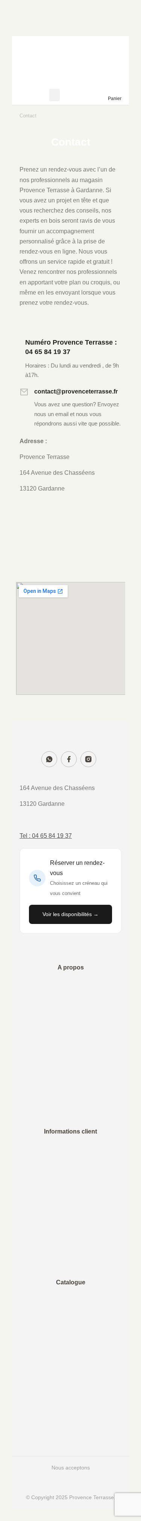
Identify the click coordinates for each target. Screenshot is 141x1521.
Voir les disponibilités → (70, 914)
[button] (54, 95)
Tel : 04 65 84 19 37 (46, 836)
